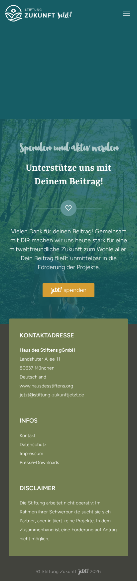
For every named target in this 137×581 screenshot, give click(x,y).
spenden (69, 290)
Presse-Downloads (39, 462)
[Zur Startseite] (38, 13)
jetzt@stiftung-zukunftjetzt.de (52, 395)
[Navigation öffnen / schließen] (126, 13)
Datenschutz (33, 444)
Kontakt (28, 435)
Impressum (31, 453)
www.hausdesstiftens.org (46, 386)
